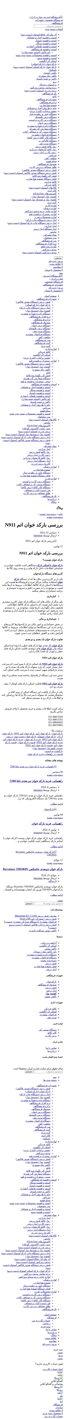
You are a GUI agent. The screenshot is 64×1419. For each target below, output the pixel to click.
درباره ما (52, 1051)
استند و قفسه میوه (47, 58)
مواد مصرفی (50, 234)
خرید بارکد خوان (32, 739)
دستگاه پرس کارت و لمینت (43, 120)
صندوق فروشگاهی (47, 164)
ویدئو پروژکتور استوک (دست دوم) (39, 252)
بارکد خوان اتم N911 (24, 733)
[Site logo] (43, 23)
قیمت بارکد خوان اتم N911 (39, 745)
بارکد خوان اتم (43, 733)
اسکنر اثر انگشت (48, 61)
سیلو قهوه (51, 161)
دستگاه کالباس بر (48, 140)
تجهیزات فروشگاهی (46, 99)
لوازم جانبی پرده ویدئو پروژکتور (41, 211)
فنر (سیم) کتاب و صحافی (37, 490)
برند (55, 81)
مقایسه (53, 1341)
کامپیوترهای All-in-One (45, 193)
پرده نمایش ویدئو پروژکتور (43, 87)
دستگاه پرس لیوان (47, 123)
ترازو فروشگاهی (48, 102)
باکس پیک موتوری (47, 76)
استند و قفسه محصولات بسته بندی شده (36, 55)
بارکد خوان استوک (46, 736)
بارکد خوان (57, 733)
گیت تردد (52, 202)
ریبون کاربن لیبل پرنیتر (45, 152)
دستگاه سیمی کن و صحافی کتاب (40, 131)
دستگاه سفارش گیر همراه (43, 129)
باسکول (53, 70)
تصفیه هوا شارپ (48, 105)
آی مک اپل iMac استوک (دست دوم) (39, 34)
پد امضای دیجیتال (48, 84)
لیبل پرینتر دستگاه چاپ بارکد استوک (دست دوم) (32, 223)
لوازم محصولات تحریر (45, 217)
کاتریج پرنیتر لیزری (40, 463)
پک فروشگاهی (49, 93)
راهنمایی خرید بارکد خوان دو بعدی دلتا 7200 (36, 781)
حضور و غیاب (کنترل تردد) (43, 111)
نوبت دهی (52, 1017)
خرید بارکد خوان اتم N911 (50, 742)
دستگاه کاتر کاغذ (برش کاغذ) (42, 137)
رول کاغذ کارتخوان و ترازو (43, 149)
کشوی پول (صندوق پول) (44, 196)
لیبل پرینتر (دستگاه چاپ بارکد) (41, 220)
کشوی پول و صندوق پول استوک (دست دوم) (34, 199)
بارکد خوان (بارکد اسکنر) (44, 64)
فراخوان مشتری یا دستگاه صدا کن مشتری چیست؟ (30, 921)
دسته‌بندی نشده (48, 514)
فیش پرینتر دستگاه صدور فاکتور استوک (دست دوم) (30, 173)
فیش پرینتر (51, 963)
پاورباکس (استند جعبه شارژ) (36, 52)
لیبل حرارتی (50, 226)
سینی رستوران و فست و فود (35, 381)
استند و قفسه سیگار (46, 43)
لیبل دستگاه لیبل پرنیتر (45, 229)
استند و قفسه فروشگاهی (44, 49)
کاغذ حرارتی (50, 181)
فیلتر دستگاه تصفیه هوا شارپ (41, 179)
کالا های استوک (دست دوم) (43, 187)
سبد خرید (45, 1326)
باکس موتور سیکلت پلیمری (43, 930)
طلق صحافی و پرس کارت (43, 167)
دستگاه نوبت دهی (48, 143)
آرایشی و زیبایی (49, 943)
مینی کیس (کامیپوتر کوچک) (36, 428)
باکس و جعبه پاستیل (46, 78)
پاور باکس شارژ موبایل (45, 951)
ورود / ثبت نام (49, 1344)
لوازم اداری (51, 205)
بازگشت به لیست (54, 751)
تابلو (55, 96)
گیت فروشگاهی (42, 343)
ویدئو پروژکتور (49, 249)
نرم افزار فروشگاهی (46, 243)
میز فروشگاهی (49, 240)
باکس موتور (50, 948)
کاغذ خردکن (50, 184)
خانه (60, 514)
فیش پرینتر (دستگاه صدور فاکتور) (39, 170)
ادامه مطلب (56, 804)
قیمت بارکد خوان (26, 742)
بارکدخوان (51, 981)
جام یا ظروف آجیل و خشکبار (42, 108)
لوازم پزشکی (50, 208)
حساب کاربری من (41, 1320)
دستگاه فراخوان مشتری (44, 134)
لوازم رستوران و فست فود (43, 214)
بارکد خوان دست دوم (25, 736)
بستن (60, 900)
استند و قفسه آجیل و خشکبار (42, 37)
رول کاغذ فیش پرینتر (46, 146)
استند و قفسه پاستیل (46, 40)
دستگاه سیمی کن (48, 1029)
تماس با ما (51, 1048)
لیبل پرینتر (51, 969)
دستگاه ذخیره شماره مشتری (42, 126)
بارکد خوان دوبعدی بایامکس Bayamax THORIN (33, 869)
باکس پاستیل (50, 73)
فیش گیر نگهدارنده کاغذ (44, 176)
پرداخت (46, 1323)
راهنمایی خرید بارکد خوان (47, 823)
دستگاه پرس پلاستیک (46, 117)
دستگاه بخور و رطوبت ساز (43, 114)
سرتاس (53, 155)
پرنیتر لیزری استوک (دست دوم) (40, 90)
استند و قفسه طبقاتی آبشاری (41, 46)
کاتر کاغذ (52, 1032)
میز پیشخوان (50, 237)
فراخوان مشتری (48, 1014)
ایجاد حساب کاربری (53, 1369)
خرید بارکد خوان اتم (13, 739)
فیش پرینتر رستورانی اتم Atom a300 (38, 918)
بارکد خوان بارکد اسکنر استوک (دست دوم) (35, 67)
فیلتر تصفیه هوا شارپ (45, 966)
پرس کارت (51, 1035)
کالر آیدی (52, 190)
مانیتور (53, 232)
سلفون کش (50, 158)
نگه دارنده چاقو (49, 246)
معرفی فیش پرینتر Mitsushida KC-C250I (36, 916)
